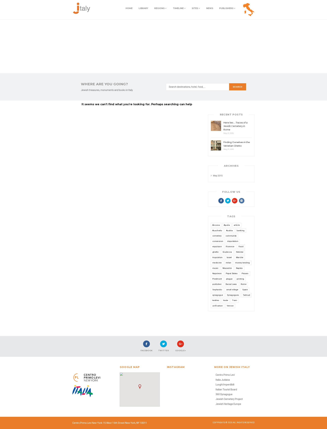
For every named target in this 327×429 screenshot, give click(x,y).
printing (240, 279)
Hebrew (239, 252)
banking (240, 230)
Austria (229, 230)
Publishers (226, 8)
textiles (215, 300)
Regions (159, 8)
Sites (195, 8)
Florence (230, 246)
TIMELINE (178, 8)
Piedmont (217, 279)
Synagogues (233, 295)
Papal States (232, 273)
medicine (217, 263)
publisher (217, 284)
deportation (232, 241)
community (231, 236)
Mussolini (227, 268)
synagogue (217, 295)
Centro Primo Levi (225, 375)
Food (241, 246)
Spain (245, 290)
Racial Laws (231, 284)
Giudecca (227, 252)
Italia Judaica (223, 379)
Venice (230, 306)
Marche (239, 257)
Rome (243, 284)
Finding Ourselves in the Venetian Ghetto (236, 144)
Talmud (246, 295)
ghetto (215, 252)
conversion (217, 241)
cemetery (217, 236)
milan (228, 263)
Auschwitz (217, 230)
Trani (234, 300)
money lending (242, 263)
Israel (229, 257)
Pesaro (245, 273)
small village (232, 290)
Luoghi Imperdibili (225, 384)
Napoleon (217, 273)
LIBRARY (143, 8)
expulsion (217, 246)
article (237, 225)
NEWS (209, 8)
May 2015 (217, 175)
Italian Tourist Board (226, 389)
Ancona (216, 225)
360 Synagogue (224, 394)
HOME (129, 8)
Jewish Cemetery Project (229, 399)
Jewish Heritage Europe (228, 404)
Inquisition (217, 257)
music (215, 268)
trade (225, 300)
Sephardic (217, 290)
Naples (239, 268)
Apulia (227, 225)
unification (217, 306)
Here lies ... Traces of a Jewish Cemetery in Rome (235, 126)
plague (229, 279)
